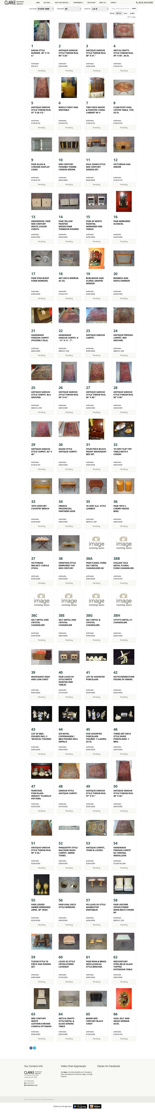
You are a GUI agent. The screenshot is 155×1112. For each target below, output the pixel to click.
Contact (113, 2)
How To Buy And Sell (61, 2)
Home (38, 2)
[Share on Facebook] (31, 1047)
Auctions (47, 2)
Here (65, 1072)
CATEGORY (61, 9)
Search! (134, 8)
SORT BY (87, 9)
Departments (77, 2)
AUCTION (33, 9)
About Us (102, 2)
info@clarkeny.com (32, 1085)
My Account (92, 2)
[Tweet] (34, 1047)
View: (112, 13)
